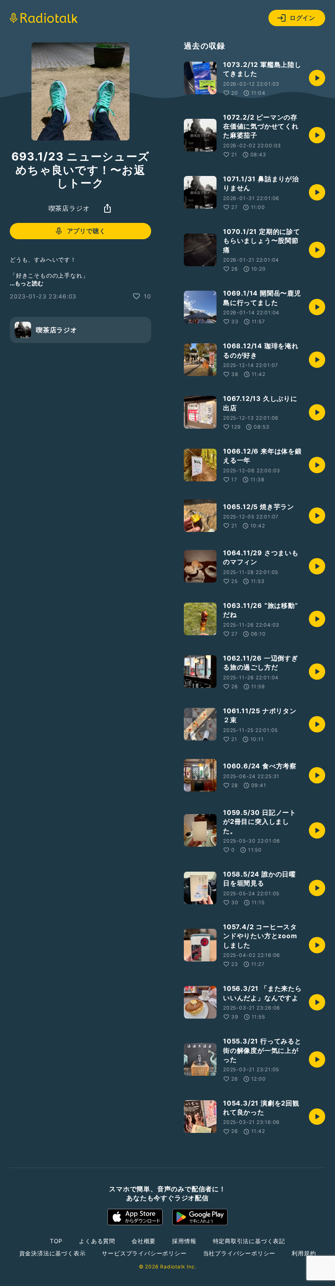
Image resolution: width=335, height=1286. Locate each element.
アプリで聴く (86, 231)
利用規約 (304, 1253)
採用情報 (184, 1240)
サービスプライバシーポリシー (144, 1253)
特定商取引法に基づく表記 (249, 1240)
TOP (56, 1240)
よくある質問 (97, 1240)
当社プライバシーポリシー (239, 1253)
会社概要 (144, 1240)
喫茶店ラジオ (69, 208)
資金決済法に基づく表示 (52, 1253)
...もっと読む (26, 283)
